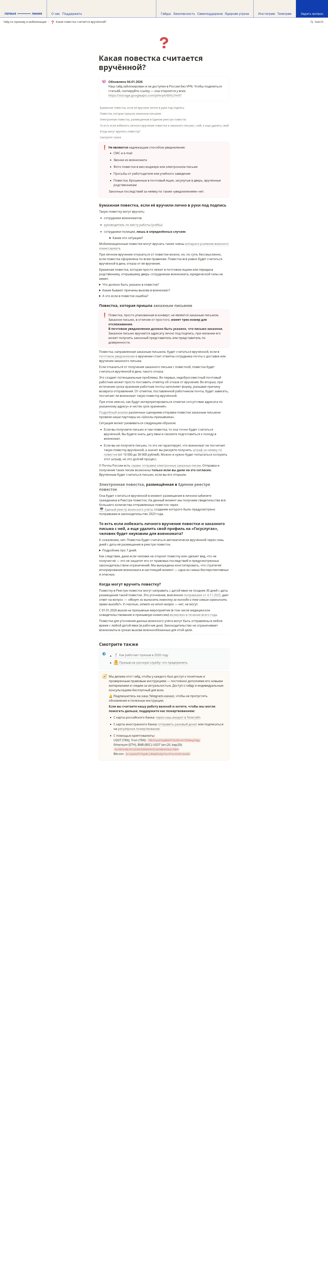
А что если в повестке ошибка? (125, 296)
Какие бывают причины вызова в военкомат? (136, 290)
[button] (317, 22)
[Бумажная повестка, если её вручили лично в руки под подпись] (97, 204)
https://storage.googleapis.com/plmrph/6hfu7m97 (144, 95)
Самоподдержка (210, 13)
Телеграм (284, 13)
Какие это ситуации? (128, 238)
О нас (55, 13)
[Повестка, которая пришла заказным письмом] (97, 304)
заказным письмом (172, 305)
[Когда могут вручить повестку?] (97, 583)
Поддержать (72, 13)
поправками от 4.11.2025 (202, 595)
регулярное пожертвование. (139, 729)
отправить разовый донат (177, 724)
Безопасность (184, 13)
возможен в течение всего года (193, 615)
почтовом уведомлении (117, 356)
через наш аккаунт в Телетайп (178, 717)
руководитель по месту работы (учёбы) (133, 225)
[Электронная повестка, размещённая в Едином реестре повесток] (97, 483)
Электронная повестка (121, 484)
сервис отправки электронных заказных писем (166, 465)
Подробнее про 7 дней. (119, 550)
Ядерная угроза (237, 13)
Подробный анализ (113, 412)
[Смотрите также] (97, 642)
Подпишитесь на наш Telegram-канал (143, 696)
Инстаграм (266, 13)
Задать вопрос (312, 14)
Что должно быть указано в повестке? (130, 284)
